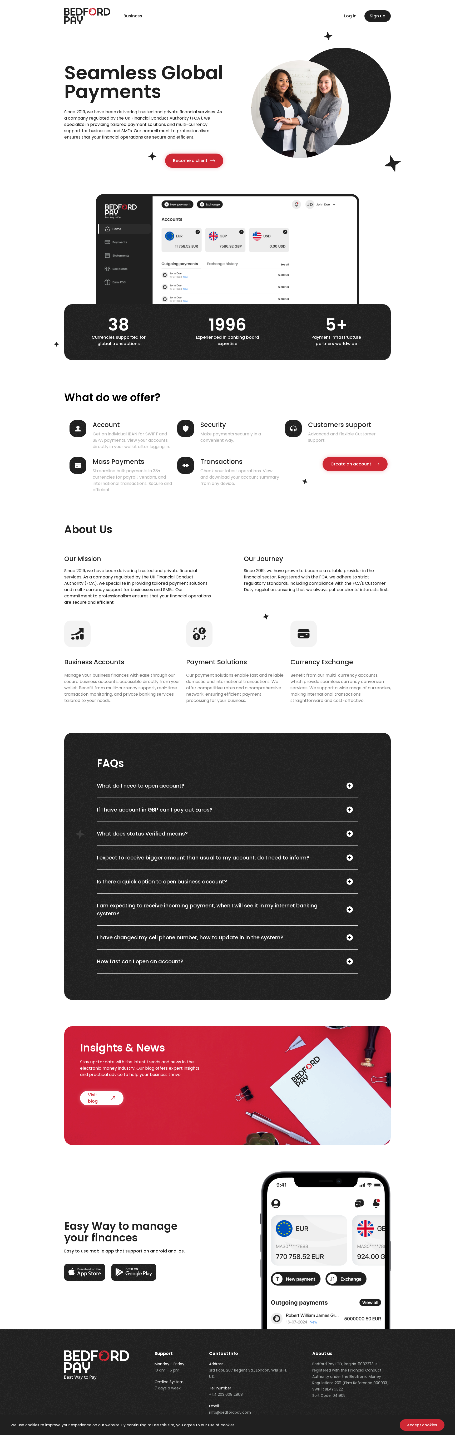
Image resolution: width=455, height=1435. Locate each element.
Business (132, 16)
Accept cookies (422, 1425)
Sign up (377, 16)
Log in (350, 16)
